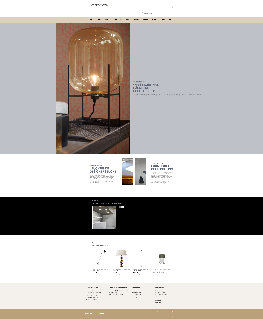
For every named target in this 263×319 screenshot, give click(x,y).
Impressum (137, 311)
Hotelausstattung (137, 294)
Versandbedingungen (155, 311)
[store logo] (99, 5)
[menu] (155, 7)
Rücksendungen (159, 291)
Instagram (158, 300)
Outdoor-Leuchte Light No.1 (162, 269)
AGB (149, 311)
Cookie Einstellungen (173, 316)
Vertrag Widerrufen (174, 311)
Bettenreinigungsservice (162, 292)
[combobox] (157, 13)
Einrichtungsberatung (161, 294)
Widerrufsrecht (165, 311)
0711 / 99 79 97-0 (92, 295)
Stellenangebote (136, 292)
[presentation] (93, 265)
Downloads (135, 291)
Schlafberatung (159, 296)
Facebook (158, 302)
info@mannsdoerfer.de (92, 297)
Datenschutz (143, 311)
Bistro (133, 296)
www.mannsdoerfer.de (92, 299)
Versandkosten (136, 298)
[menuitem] (148, 7)
